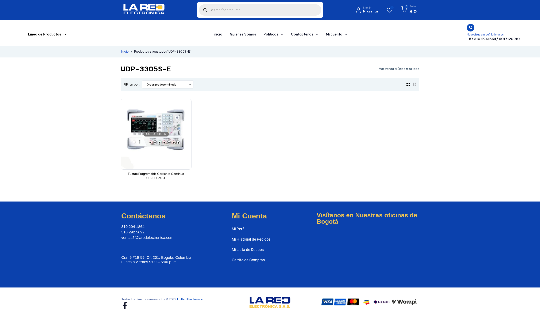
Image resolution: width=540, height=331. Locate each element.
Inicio (125, 51)
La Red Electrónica (190, 299)
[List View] (414, 84)
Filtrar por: (131, 84)
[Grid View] (408, 84)
